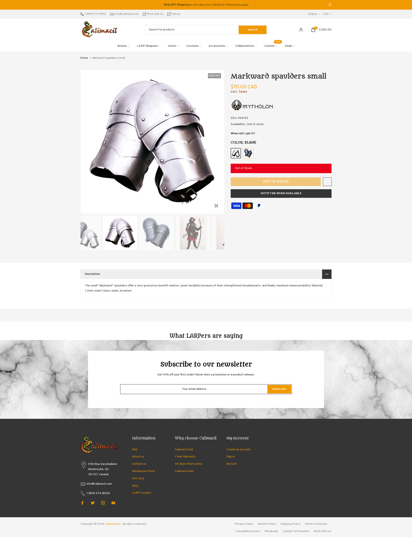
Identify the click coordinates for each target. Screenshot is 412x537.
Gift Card (138, 478)
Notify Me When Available (281, 193)
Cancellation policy (248, 531)
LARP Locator (141, 493)
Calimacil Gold (184, 449)
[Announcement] (206, 5)
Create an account (238, 449)
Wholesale (271, 531)
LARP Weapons (147, 46)
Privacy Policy (244, 524)
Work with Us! (323, 531)
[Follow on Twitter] (93, 502)
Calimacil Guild (184, 471)
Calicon (175, 14)
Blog (135, 486)
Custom (272, 46)
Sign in (230, 456)
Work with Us (155, 14)
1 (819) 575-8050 (95, 14)
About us (138, 456)
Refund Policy (267, 524)
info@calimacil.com (126, 14)
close (82, 4)
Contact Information (295, 531)
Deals (288, 46)
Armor (172, 46)
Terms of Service (316, 524)
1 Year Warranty (185, 456)
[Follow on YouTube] (113, 502)
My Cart (231, 464)
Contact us (139, 464)
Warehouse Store (143, 471)
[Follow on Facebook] (82, 502)
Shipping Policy (290, 524)
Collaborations (244, 46)
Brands (122, 46)
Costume (192, 46)
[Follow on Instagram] (103, 502)
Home (84, 58)
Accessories (217, 46)
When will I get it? (243, 133)
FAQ (134, 449)
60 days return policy (189, 464)
